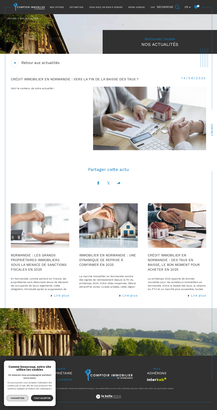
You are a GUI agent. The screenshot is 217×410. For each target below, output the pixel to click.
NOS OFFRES (57, 7)
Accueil (12, 18)
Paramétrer (17, 398)
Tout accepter (42, 398)
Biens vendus (136, 7)
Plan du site (115, 388)
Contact (212, 130)
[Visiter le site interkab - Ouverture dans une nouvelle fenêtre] (156, 379)
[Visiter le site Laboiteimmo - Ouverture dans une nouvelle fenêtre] (108, 400)
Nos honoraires (102, 388)
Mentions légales (129, 388)
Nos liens (149, 388)
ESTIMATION (76, 7)
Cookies (170, 388)
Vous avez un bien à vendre (106, 7)
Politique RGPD (160, 388)
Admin (140, 388)
